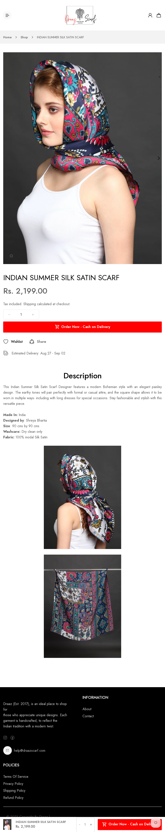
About (86, 709)
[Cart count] (159, 15)
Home (7, 37)
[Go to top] (157, 817)
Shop (24, 37)
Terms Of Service (15, 776)
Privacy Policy (13, 783)
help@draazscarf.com (29, 750)
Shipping (29, 304)
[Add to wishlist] (5, 341)
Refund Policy (13, 797)
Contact (88, 716)
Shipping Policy (14, 790)
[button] (6, 158)
